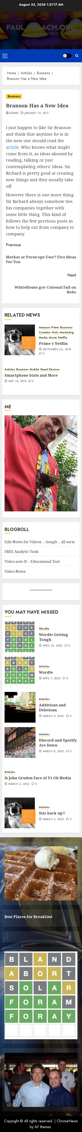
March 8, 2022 (53, 751)
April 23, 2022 (53, 646)
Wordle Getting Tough (53, 637)
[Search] (77, 55)
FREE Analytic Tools (21, 551)
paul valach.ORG (41, 27)
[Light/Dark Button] (67, 55)
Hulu (55, 332)
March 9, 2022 (53, 716)
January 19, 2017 (37, 113)
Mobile (34, 369)
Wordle (44, 629)
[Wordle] (20, 672)
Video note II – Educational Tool (32, 561)
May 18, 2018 (17, 381)
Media (43, 338)
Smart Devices (49, 369)
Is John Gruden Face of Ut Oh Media (38, 777)
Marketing (67, 332)
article (12, 147)
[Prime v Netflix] (20, 340)
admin (14, 113)
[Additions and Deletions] (20, 707)
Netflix (62, 338)
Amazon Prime (49, 327)
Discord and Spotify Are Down (58, 743)
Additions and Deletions (52, 707)
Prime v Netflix (53, 343)
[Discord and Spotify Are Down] (20, 742)
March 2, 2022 (53, 819)
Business (14, 96)
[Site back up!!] (20, 813)
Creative (45, 332)
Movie (53, 338)
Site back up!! (52, 813)
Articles (10, 369)
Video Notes (15, 571)
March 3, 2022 (19, 784)
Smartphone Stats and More (31, 375)
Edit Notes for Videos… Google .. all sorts (40, 541)
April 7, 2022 (52, 678)
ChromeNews (67, 1121)
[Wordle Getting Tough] (20, 637)
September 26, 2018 (57, 349)
